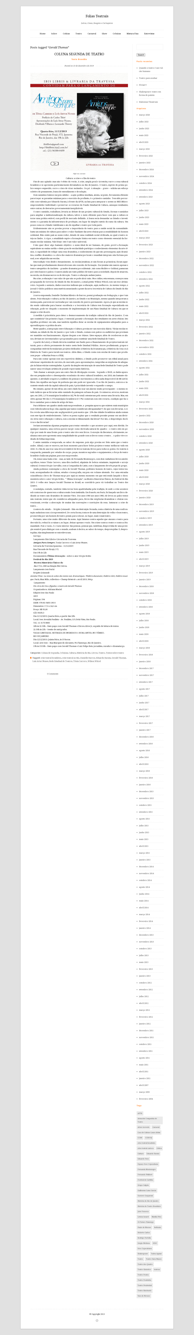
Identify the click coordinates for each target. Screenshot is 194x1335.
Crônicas (117, 33)
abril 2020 (143, 477)
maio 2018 (143, 634)
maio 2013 (143, 962)
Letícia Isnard (143, 1217)
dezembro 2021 (146, 340)
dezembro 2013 (146, 935)
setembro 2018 (146, 607)
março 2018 (144, 648)
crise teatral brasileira (51, 658)
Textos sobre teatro (115, 653)
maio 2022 (143, 306)
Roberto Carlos (144, 1233)
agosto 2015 (144, 819)
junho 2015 (144, 832)
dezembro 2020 (146, 422)
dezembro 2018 (146, 586)
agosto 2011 (144, 1058)
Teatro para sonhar (148, 78)
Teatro (78, 33)
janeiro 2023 (145, 251)
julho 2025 (144, 122)
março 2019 (144, 566)
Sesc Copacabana (145, 1249)
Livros (95, 653)
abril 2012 (143, 1003)
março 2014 (144, 914)
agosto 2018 (144, 614)
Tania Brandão (79, 59)
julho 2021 (144, 374)
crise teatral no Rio (70, 658)
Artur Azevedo (143, 1127)
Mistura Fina (132, 33)
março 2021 (144, 402)
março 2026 (144, 115)
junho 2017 (144, 703)
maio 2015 (143, 839)
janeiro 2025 (145, 163)
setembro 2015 (146, 812)
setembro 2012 (146, 989)
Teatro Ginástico (144, 1269)
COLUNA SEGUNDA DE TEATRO (79, 54)
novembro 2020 (146, 429)
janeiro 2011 (145, 1078)
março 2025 (144, 149)
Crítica (159, 1148)
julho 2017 (144, 696)
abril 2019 (143, 559)
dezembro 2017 (146, 668)
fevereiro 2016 (146, 778)
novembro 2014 (146, 873)
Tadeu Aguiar (156, 1254)
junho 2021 (144, 381)
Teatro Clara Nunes (154, 1259)
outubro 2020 (145, 436)
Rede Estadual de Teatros (60, 661)
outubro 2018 (145, 600)
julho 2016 (144, 757)
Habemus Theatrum (148, 102)
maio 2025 (143, 135)
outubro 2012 (145, 983)
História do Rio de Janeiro (148, 1201)
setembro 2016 (146, 743)
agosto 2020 (144, 450)
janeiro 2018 (145, 661)
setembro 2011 (146, 1051)
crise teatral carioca (146, 1148)
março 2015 (144, 853)
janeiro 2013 (145, 976)
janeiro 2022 (145, 333)
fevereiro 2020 (146, 491)
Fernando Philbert (145, 1175)
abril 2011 (143, 1071)
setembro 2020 (146, 443)
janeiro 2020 (145, 497)
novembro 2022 (146, 265)
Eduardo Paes (143, 1159)
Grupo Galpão (143, 1185)
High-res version (79, 174)
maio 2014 (143, 901)
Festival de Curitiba (145, 1180)
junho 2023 (144, 217)
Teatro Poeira (143, 1275)
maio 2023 (143, 224)
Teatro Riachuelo (144, 1291)
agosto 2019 (144, 532)
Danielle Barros (87, 658)
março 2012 (144, 1010)
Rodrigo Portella (144, 1238)
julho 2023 (144, 210)
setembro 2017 (146, 682)
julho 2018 (144, 620)
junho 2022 (144, 299)
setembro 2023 (146, 197)
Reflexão (157, 1227)
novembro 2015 (146, 798)
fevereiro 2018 (146, 655)
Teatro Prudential (145, 1285)
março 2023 (144, 238)
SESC (155, 1243)
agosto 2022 (144, 286)
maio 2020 (143, 470)
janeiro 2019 (145, 579)
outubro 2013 (145, 948)
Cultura (72, 653)
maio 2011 (143, 1065)
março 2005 (144, 1092)
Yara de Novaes (144, 1296)
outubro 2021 (145, 354)
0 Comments (52, 674)
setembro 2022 (146, 279)
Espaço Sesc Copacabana (148, 1164)
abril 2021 (143, 395)
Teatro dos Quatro (145, 1264)
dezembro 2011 (146, 1030)
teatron (157, 1269)
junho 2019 (144, 545)
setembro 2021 (146, 361)
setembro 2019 (146, 525)
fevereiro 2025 (146, 156)
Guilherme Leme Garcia (147, 1191)
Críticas (66, 33)
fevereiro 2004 (146, 1099)
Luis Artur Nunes (40, 661)
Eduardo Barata (103, 658)
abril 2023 (143, 231)
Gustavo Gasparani (145, 1196)
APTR (140, 1113)
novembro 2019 (146, 511)
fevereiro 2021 (146, 409)
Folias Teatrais (97, 16)
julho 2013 (144, 955)
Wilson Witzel (94, 661)
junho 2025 (144, 128)
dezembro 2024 (146, 169)
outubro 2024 (145, 183)
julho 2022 (144, 292)
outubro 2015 (145, 805)
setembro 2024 (146, 190)
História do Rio (84, 653)
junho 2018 (144, 627)
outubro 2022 (145, 272)
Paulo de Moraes (144, 1227)
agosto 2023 (144, 204)
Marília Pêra (156, 1217)
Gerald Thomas (119, 658)
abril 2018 (143, 641)
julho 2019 (144, 538)
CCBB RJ (148, 1138)
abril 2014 (143, 907)
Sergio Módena (144, 1243)
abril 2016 (143, 764)
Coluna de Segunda (50, 653)
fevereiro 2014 (146, 921)
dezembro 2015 (146, 791)
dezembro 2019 (146, 504)
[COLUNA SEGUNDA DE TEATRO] (79, 61)
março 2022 (144, 320)
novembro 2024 (146, 176)
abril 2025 (143, 142)
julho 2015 (144, 825)
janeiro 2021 (145, 415)
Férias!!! (143, 85)
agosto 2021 (144, 368)
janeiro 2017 (145, 730)
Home (42, 33)
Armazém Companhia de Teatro (147, 1120)
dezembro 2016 (146, 737)
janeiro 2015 (145, 860)
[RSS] (97, 1320)
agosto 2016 (144, 750)
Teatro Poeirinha (144, 1280)
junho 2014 (144, 894)
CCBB (140, 1138)
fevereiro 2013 (146, 969)
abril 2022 (143, 313)
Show (104, 33)
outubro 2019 (145, 518)
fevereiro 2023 (146, 245)
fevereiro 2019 (146, 573)
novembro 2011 (146, 1037)
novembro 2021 (146, 347)
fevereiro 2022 (146, 327)
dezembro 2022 (146, 258)
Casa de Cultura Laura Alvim (149, 1133)
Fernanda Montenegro (147, 1169)
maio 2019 (143, 552)
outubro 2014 (145, 880)
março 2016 (144, 771)
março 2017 (144, 716)
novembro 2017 (146, 675)
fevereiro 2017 (146, 723)
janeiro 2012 (145, 1024)
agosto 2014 (144, 887)
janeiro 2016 (145, 784)
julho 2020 (144, 456)
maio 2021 (143, 388)
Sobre (54, 33)
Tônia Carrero (80, 661)
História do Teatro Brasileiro (149, 1206)
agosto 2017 (144, 689)
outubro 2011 (145, 1044)
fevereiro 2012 (146, 1017)
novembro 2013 (146, 942)
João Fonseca (143, 1211)
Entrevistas (149, 33)
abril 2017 (143, 709)
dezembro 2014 (146, 866)
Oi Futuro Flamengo (146, 1222)
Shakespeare (143, 1254)
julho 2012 (144, 996)
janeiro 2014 (145, 928)
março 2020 (144, 484)
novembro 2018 (146, 593)
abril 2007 (143, 1085)
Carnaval (92, 33)
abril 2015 (143, 846)
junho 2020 (144, 463)
